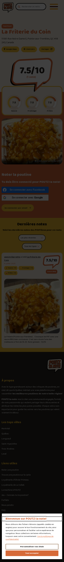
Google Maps (12, 49)
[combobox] (31, 6)
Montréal (6, 428)
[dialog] (32, 536)
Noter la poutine (16, 174)
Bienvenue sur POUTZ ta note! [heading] (26, 519)
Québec (5, 434)
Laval (4, 454)
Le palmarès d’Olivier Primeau (15, 480)
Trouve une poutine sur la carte (16, 475)
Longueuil (6, 439)
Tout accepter (32, 553)
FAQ (3, 510)
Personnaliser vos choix (32, 546)
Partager (45, 49)
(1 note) (31, 77)
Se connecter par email (16, 208)
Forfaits (5, 500)
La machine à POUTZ (11, 490)
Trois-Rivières (8, 449)
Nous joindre (8, 505)
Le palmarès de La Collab (13, 485)
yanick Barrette (12, 257)
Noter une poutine (10, 470)
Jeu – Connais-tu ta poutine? (15, 495)
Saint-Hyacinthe (9, 444)
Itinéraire (31, 49)
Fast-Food (7, 26)
